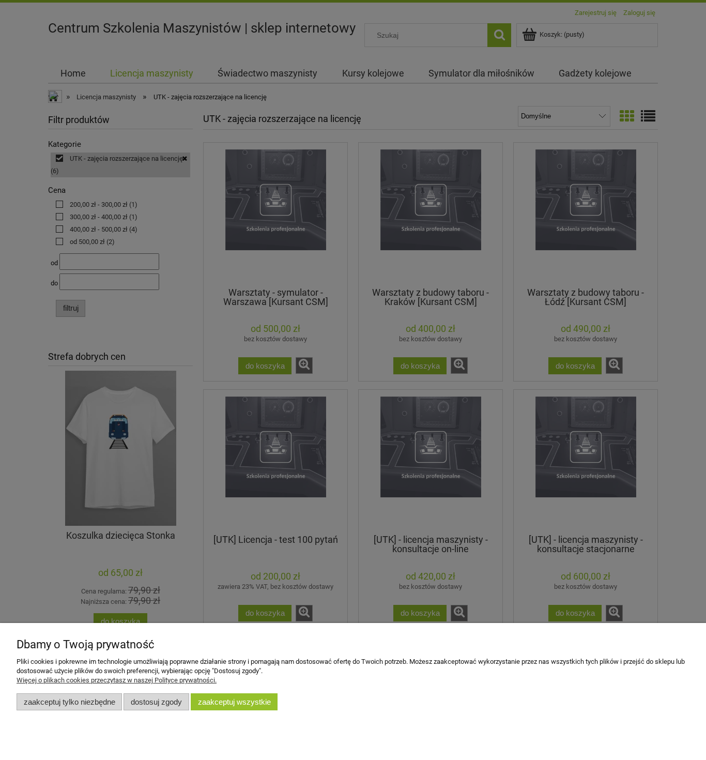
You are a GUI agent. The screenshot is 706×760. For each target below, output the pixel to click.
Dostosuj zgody (156, 701)
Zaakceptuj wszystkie (234, 701)
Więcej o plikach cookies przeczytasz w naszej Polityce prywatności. (117, 680)
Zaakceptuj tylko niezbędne (69, 701)
